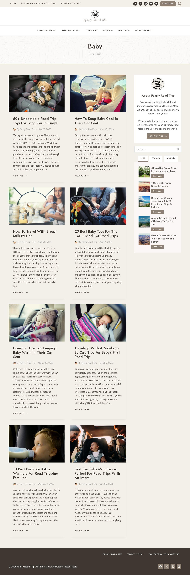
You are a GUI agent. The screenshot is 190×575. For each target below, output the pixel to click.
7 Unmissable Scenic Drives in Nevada (161, 185)
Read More (158, 176)
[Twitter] (140, 3)
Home (13, 3)
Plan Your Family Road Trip (40, 3)
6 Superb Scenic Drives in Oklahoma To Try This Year (164, 221)
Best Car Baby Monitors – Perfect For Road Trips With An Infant (97, 473)
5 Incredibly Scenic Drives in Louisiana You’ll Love (164, 170)
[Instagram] (146, 3)
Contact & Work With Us (164, 554)
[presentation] (37, 93)
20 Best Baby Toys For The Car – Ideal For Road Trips (96, 233)
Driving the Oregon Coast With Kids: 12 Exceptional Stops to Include (161, 203)
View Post (20, 176)
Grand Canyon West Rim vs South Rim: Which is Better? (163, 238)
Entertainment (144, 30)
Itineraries (91, 30)
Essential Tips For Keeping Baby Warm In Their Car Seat (34, 352)
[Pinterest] (156, 3)
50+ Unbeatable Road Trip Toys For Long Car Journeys (35, 121)
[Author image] (14, 129)
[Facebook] (135, 3)
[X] (166, 566)
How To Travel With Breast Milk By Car (34, 233)
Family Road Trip (27, 129)
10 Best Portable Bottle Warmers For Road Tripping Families (35, 473)
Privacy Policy (135, 554)
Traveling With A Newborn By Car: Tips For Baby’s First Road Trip (97, 352)
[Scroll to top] (183, 565)
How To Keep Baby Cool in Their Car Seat (96, 121)
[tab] (143, 159)
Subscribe (168, 3)
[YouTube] (151, 3)
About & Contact (70, 3)
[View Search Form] (180, 4)
